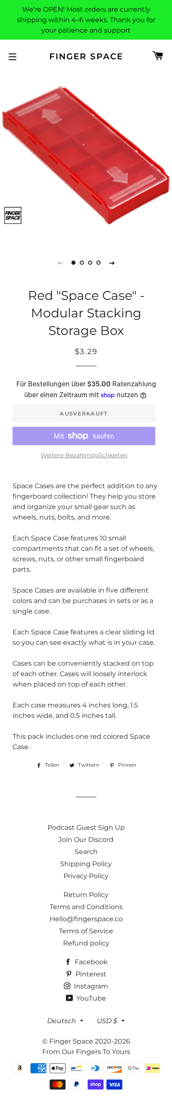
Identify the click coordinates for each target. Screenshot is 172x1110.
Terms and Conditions (86, 907)
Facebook (90, 962)
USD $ (107, 1021)
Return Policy (86, 895)
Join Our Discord (86, 840)
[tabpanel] (86, 157)
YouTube (90, 998)
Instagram (90, 986)
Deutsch (61, 1021)
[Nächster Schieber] (112, 262)
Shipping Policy (86, 864)
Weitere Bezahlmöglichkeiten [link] (83, 455)
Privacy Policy (86, 876)
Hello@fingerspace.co (86, 919)
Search (86, 852)
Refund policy (86, 943)
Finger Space (86, 56)
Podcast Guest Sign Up (86, 827)
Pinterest (90, 974)
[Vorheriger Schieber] (60, 262)
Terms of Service (86, 931)
